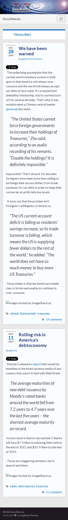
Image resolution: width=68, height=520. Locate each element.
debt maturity (26, 486)
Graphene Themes (29, 515)
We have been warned (33, 51)
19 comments (54, 319)
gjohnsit (26, 58)
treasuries (43, 313)
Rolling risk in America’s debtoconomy (33, 340)
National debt (28, 313)
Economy (37, 58)
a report (36, 364)
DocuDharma (11, 19)
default (14, 313)
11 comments (54, 492)
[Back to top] (59, 511)
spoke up (12, 109)
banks (13, 486)
